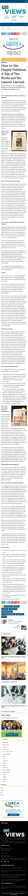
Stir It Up (4, 616)
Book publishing (8, 606)
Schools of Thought (6, 770)
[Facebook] (2, 862)
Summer (2, 790)
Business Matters (6, 745)
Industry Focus (5, 760)
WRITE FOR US (21, 17)
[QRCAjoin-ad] (11, 736)
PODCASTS (14, 20)
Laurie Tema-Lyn (13, 609)
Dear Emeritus (5, 749)
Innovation (4, 609)
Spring (2, 788)
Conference (5, 747)
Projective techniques (7, 611)
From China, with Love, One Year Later (9, 681)
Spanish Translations (6, 772)
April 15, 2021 (5, 92)
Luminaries (5, 763)
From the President (6, 754)
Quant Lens (5, 767)
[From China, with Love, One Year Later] (13, 671)
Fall (1, 792)
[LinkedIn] (9, 862)
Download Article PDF (14, 59)
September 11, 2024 (5, 659)
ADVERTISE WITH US (14, 17)
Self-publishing (20, 614)
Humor (4, 758)
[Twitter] (5, 862)
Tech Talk (4, 774)
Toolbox (4, 776)
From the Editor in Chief (8, 751)
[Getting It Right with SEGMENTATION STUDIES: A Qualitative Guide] (13, 645)
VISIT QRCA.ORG (6, 17)
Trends (4, 781)
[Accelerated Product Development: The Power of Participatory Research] (13, 695)
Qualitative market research (8, 614)
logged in (8, 718)
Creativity (16, 606)
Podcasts (4, 765)
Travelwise (5, 779)
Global (4, 756)
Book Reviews (5, 742)
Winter (2, 794)
